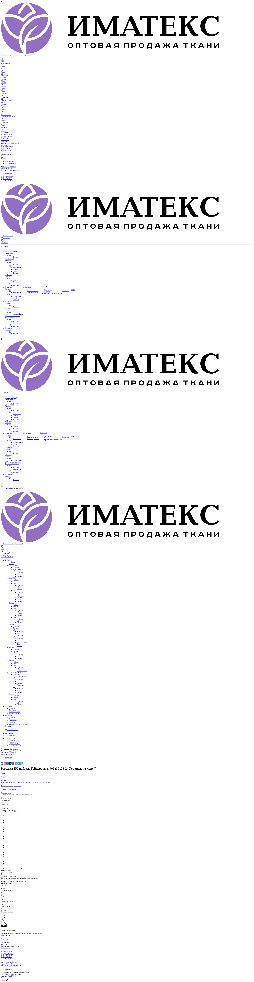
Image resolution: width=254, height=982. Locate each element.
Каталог (11, 564)
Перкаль (15, 606)
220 (18, 594)
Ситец (15, 663)
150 (18, 574)
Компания (12, 719)
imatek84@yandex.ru (9, 167)
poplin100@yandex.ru (8, 168)
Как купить (12, 710)
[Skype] (18, 763)
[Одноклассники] (5, 763)
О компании (5, 942)
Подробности (5, 808)
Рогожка (15, 651)
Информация (5, 948)
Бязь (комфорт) (18, 569)
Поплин (15, 628)
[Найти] (2, 59)
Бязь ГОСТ (16, 581)
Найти (3, 980)
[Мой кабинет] (2, 486)
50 (17, 690)
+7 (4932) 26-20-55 (7, 150)
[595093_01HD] (6, 798)
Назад (13, 562)
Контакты (4, 944)
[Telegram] (21, 763)
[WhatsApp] (16, 763)
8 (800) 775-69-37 (7, 147)
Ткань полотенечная (19, 676)
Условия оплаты (6, 951)
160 (18, 633)
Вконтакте (8, 174)
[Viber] (13, 763)
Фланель (15, 697)
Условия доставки (7, 953)
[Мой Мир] (7, 763)
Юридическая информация (10, 946)
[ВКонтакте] (2, 763)
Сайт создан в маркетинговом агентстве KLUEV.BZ (11, 975)
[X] (10, 763)
